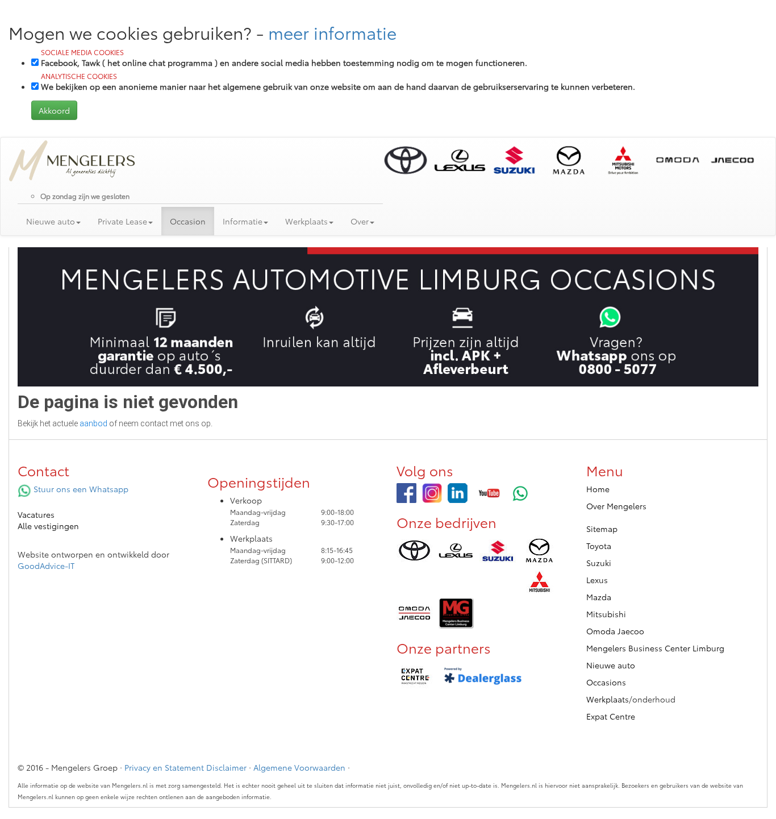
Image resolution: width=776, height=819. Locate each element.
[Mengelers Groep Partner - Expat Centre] (414, 676)
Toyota (598, 545)
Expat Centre (610, 716)
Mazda (598, 596)
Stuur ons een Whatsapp (79, 488)
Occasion (188, 221)
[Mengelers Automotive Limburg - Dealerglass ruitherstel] (483, 676)
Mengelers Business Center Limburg (655, 648)
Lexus (597, 579)
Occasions (606, 682)
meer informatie (332, 32)
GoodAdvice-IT (46, 565)
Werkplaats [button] (306, 221)
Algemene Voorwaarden (299, 767)
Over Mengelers (616, 506)
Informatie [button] (242, 221)
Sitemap (602, 528)
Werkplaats (607, 699)
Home (598, 488)
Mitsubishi (606, 614)
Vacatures (36, 514)
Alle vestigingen (48, 525)
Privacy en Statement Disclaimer (185, 767)
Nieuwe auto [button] (50, 221)
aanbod (93, 423)
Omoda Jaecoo (615, 631)
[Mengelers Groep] (406, 493)
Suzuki (598, 562)
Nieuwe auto (610, 665)
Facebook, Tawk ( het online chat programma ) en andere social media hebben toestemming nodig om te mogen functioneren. (284, 57)
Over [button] (360, 221)
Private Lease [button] (122, 221)
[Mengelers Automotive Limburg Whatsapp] (521, 493)
